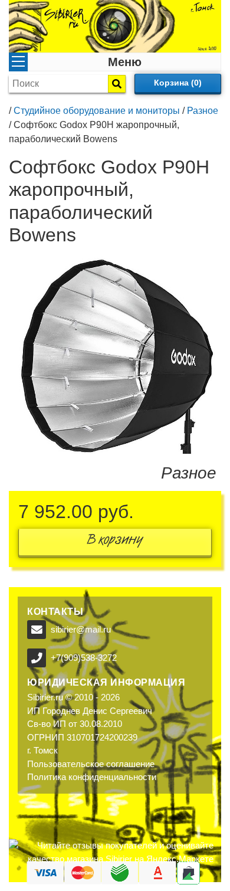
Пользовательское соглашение (91, 764)
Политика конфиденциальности (91, 777)
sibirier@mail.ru (81, 629)
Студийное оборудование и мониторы (97, 111)
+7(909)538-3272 (84, 658)
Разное (202, 111)
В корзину (115, 542)
